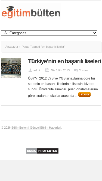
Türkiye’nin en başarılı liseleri (64, 61)
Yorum (83, 70)
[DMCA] (42, 153)
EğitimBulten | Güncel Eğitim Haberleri (36, 127)
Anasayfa (11, 46)
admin (37, 70)
